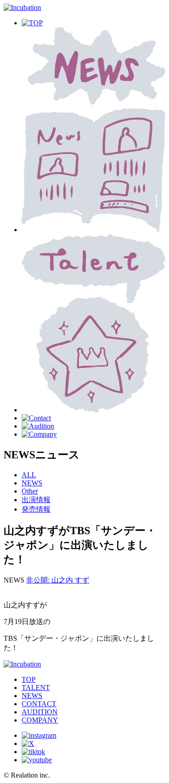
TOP (29, 679)
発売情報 (36, 509)
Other (30, 491)
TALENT (36, 687)
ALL (29, 475)
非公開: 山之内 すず (57, 580)
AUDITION (40, 712)
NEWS (32, 483)
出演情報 (36, 499)
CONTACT (39, 704)
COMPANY (40, 720)
